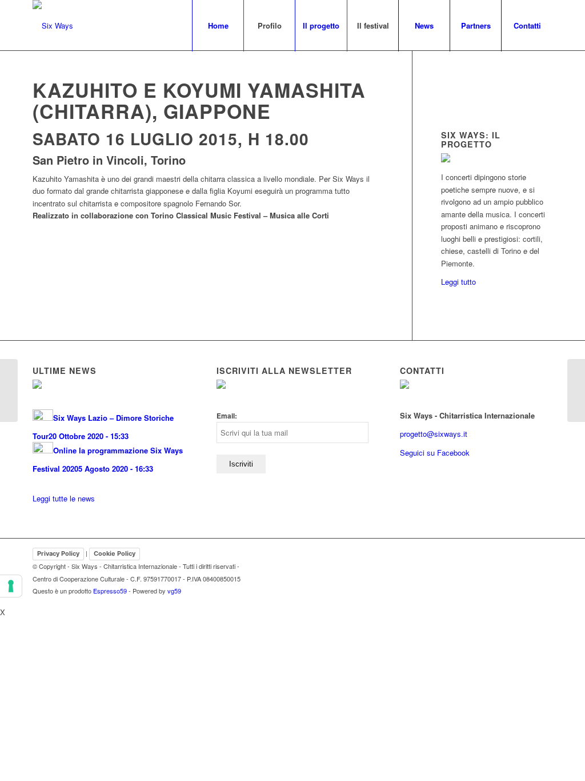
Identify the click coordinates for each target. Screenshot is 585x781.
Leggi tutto (458, 281)
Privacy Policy (58, 553)
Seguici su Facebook (435, 452)
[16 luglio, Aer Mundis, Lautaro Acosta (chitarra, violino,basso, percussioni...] (9, 390)
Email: (227, 416)
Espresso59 (110, 590)
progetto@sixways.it (433, 433)
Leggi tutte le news (64, 498)
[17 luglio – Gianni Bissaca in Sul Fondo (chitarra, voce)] (576, 390)
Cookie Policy (114, 553)
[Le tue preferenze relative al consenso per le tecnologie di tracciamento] (11, 586)
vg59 (174, 590)
